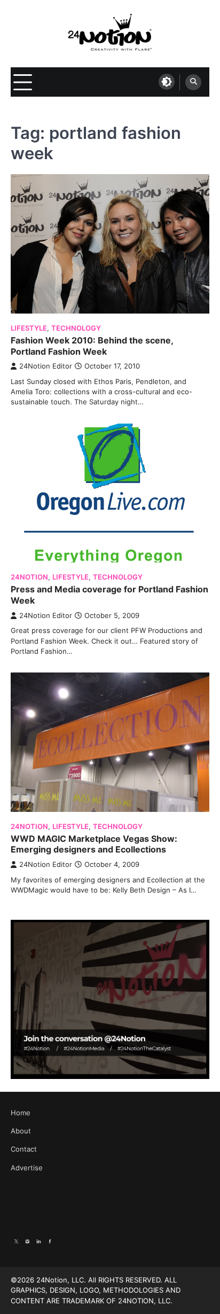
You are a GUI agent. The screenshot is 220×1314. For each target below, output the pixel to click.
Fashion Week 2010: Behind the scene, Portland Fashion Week (92, 346)
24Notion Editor (45, 366)
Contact (24, 1149)
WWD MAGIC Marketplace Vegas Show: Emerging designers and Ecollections (94, 844)
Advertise (27, 1168)
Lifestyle (29, 328)
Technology (76, 328)
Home (20, 1113)
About (21, 1131)
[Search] (193, 82)
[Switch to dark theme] (167, 82)
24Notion (29, 577)
